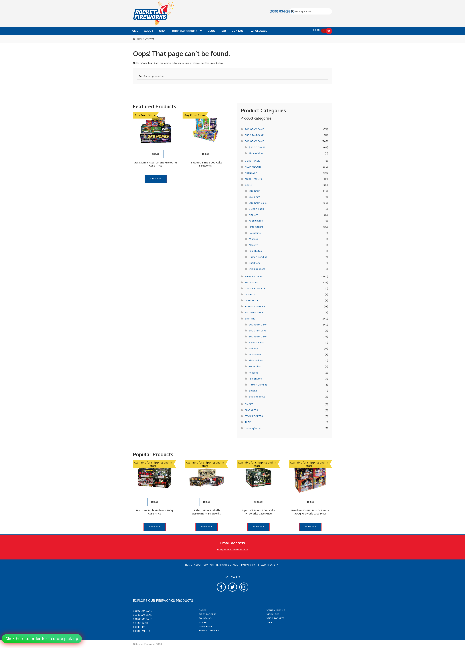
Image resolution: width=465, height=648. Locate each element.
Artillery (253, 214)
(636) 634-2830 (282, 11)
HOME (134, 30)
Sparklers (254, 262)
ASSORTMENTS (253, 178)
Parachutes (255, 250)
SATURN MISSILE (254, 312)
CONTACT (238, 30)
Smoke (253, 390)
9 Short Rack (256, 208)
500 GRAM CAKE (254, 141)
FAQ (223, 30)
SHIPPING (250, 318)
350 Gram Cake (257, 330)
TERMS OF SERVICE (227, 564)
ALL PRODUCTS (253, 166)
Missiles (253, 238)
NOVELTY (250, 294)
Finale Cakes (256, 153)
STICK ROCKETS (254, 416)
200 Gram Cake (257, 324)
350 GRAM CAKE (254, 135)
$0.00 (318, 30)
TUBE (248, 422)
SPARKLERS (251, 410)
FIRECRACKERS (254, 276)
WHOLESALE (259, 30)
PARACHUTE (251, 300)
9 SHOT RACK (252, 160)
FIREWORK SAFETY (267, 564)
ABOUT (148, 30)
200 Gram (254, 190)
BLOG (211, 30)
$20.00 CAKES (257, 147)
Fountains (255, 232)
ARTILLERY (251, 172)
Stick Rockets (257, 268)
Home (139, 39)
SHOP (162, 30)
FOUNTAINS (251, 282)
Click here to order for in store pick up (41, 638)
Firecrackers (256, 226)
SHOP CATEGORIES (184, 31)
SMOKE (249, 404)
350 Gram (254, 196)
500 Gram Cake (257, 202)
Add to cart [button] (155, 178)
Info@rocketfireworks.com (232, 549)
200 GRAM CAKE (254, 129)
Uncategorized (253, 428)
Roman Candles (258, 256)
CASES (248, 184)
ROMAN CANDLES (255, 306)
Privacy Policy (247, 564)
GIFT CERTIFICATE (255, 288)
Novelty (253, 244)
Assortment (256, 220)
